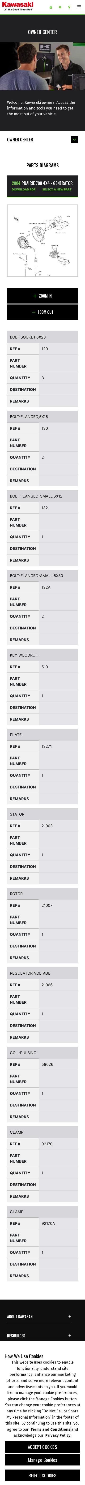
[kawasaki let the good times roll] (24, 7)
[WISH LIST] (52, 7)
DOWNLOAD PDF (23, 189)
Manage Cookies (42, 1459)
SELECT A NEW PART (57, 189)
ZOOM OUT (45, 312)
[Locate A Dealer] (71, 7)
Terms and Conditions (50, 1429)
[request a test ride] (61, 7)
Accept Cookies (42, 1446)
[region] (42, 1413)
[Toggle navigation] (79, 6)
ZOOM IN (45, 296)
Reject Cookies (43, 1475)
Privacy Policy (57, 1435)
